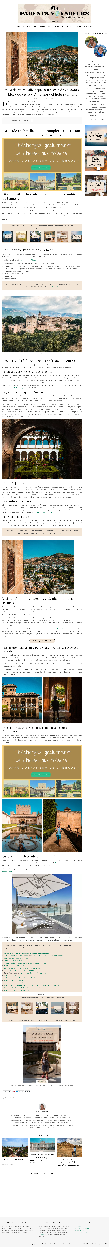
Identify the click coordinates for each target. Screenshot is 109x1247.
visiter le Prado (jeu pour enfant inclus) (47, 956)
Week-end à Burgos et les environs (17, 965)
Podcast (69, 26)
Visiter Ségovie (10, 975)
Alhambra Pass (63, 533)
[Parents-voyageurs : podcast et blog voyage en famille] (54, 13)
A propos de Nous (36, 1244)
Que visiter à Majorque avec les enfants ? (20, 970)
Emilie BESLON (10, 1098)
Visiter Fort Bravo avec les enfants (18, 990)
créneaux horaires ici (43, 512)
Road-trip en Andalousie (13, 980)
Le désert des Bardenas (13, 961)
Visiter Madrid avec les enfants (16, 956)
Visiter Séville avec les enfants (16, 978)
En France (20, 26)
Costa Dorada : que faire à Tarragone (18, 958)
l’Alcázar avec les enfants (41, 978)
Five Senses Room (62, 863)
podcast (41, 1234)
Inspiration (57, 26)
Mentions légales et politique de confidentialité (76, 1244)
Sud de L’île (41, 973)
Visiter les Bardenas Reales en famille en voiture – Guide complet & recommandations (68, 1162)
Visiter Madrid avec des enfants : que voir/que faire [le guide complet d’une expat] (42, 1157)
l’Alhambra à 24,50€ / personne (64, 629)
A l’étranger (31, 26)
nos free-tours (52, 287)
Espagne (18, 1085)
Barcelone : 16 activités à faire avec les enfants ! (23, 968)
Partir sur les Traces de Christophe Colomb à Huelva (25, 988)
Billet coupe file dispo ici (31, 260)
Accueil (13, 1085)
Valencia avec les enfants (14, 983)
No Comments (49, 98)
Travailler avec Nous (47, 1244)
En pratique (44, 26)
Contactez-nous (58, 1244)
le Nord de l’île (26, 973)
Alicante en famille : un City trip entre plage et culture (26, 963)
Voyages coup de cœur (82, 1228)
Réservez (78, 26)
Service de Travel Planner (83, 1232)
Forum (77, 1235)
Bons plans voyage (81, 1230)
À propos (78, 1226)
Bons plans (88, 26)
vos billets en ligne (17, 388)
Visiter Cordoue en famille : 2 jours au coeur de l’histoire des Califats (31, 985)
